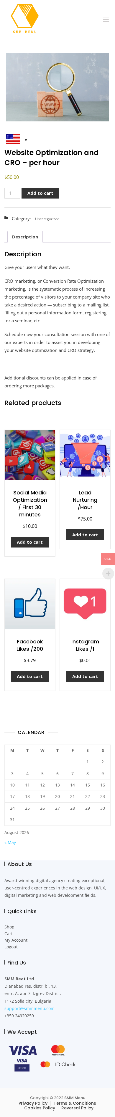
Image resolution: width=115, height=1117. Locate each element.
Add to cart (40, 193)
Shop (9, 927)
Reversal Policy (77, 1108)
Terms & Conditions (75, 1103)
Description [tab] (25, 237)
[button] (106, 19)
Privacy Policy (33, 1103)
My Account (15, 940)
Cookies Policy (39, 1108)
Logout (11, 947)
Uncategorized (47, 218)
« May (10, 842)
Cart (8, 933)
